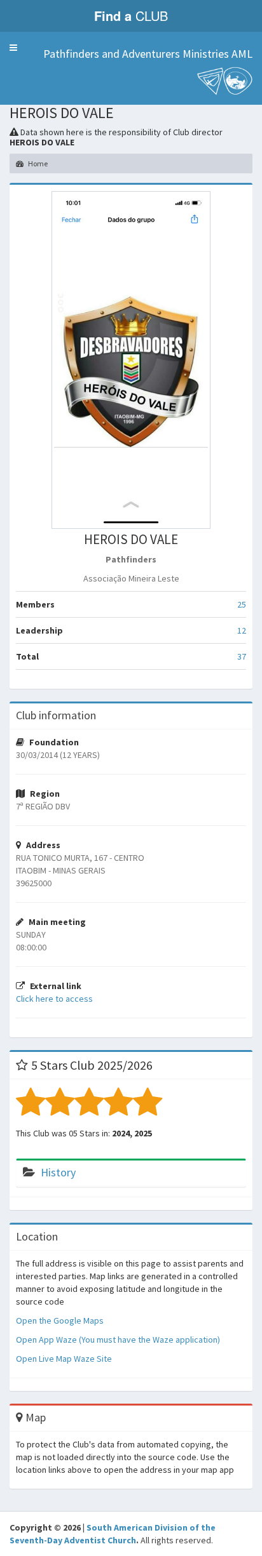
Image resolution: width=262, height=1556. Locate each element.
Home (37, 163)
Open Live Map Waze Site (64, 1358)
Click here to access (54, 998)
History (58, 1172)
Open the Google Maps (60, 1320)
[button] (13, 47)
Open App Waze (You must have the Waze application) (118, 1339)
